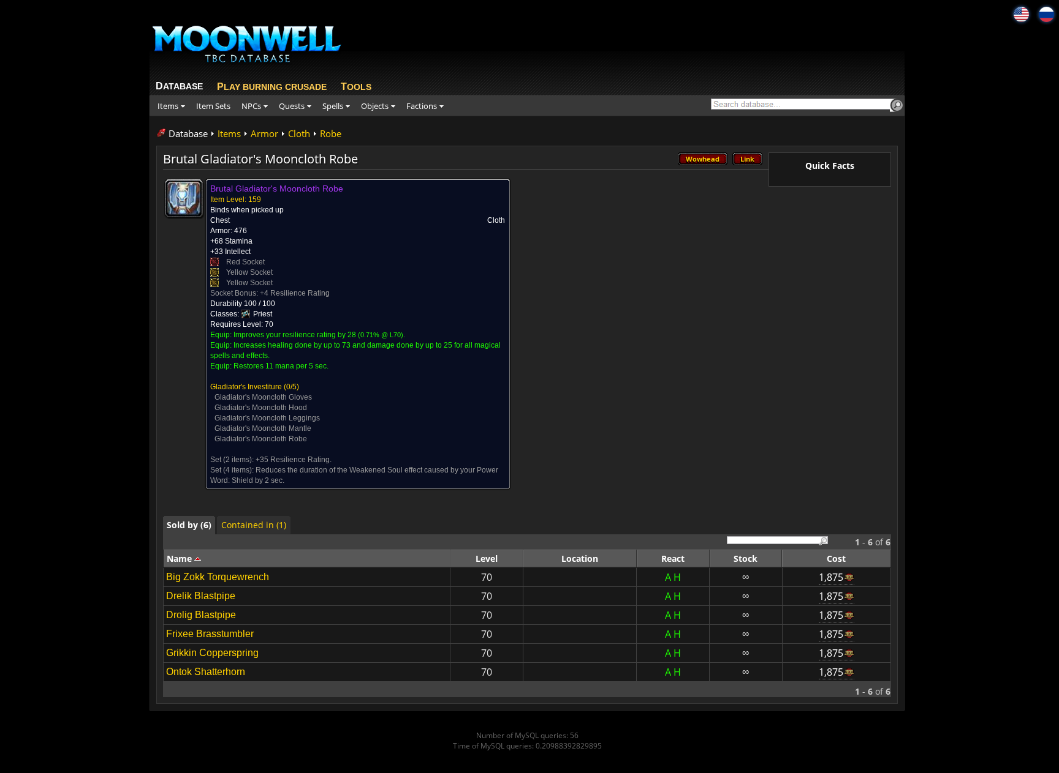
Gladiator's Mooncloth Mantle (262, 428)
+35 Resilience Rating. (294, 459)
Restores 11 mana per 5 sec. (280, 366)
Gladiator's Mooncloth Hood (260, 407)
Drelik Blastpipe (200, 596)
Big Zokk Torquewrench (217, 577)
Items (229, 133)
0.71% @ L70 (380, 334)
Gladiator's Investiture (246, 387)
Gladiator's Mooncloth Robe (260, 439)
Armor (264, 133)
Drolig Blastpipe (201, 615)
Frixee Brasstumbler (210, 634)
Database (188, 133)
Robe (330, 133)
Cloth (299, 133)
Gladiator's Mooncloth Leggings (267, 418)
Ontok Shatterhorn (205, 672)
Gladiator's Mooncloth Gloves (263, 397)
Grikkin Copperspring (212, 653)
